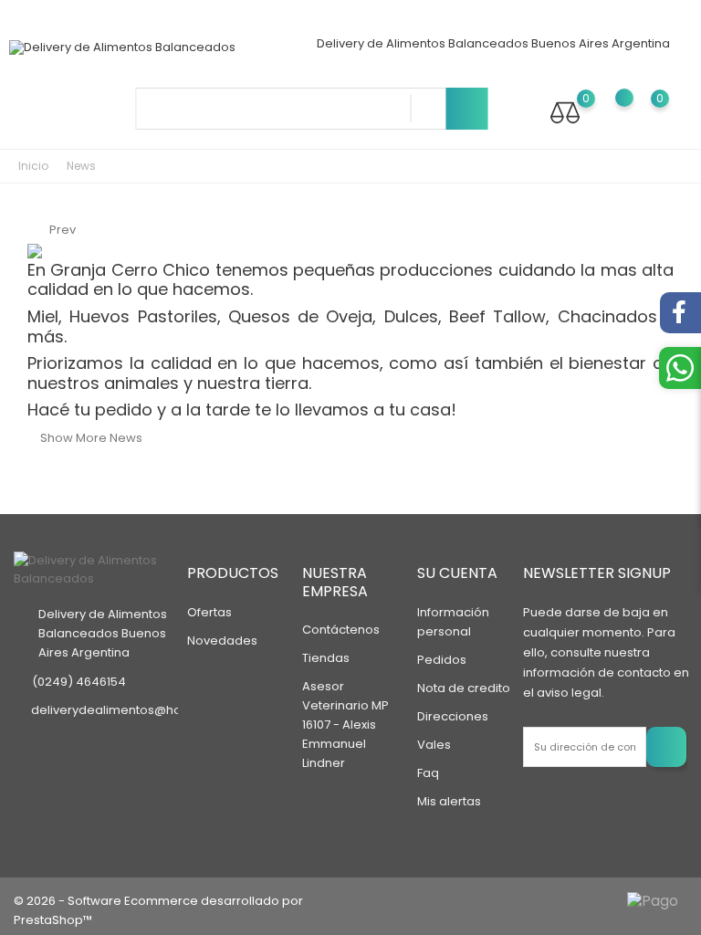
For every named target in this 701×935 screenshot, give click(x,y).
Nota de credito (463, 688)
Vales (434, 744)
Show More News (80, 438)
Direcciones (452, 716)
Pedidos (441, 659)
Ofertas (209, 612)
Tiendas (326, 658)
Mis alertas (449, 801)
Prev (51, 229)
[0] (565, 112)
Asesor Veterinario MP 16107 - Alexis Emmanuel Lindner (345, 725)
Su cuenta (457, 572)
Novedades (222, 640)
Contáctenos (341, 629)
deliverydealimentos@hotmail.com (136, 710)
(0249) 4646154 (79, 681)
